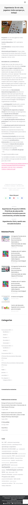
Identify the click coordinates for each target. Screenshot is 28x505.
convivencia (15, 451)
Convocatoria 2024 (6, 353)
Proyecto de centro (8, 477)
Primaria (5, 22)
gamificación (6, 465)
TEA (14, 483)
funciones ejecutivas (5, 462)
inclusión (6, 467)
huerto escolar (14, 465)
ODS (16, 472)
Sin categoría (6, 24)
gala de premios (13, 462)
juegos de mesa (14, 467)
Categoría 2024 (6, 380)
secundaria (4, 375)
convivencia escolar (10, 453)
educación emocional (20, 456)
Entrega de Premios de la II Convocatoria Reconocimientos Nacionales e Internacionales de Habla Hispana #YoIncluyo (18, 271)
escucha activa (19, 460)
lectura (3, 470)
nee (7, 472)
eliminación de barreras (6, 460)
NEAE (3, 472)
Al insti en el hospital (17, 297)
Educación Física (19, 458)
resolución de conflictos (7, 483)
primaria (3, 372)
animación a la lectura (7, 444)
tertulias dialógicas (19, 483)
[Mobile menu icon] (25, 2)
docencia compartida (6, 456)
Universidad (6, 343)
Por (9, 186)
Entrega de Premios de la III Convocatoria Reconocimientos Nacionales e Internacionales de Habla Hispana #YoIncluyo (18, 241)
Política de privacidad (7, 500)
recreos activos (5, 481)
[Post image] (5, 239)
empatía (13, 460)
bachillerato (6, 347)
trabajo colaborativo (6, 485)
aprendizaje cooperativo (9, 446)
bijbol (17, 449)
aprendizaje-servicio (17, 444)
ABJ (3, 442)
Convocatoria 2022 (6, 345)
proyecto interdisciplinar (7, 479)
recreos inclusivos (13, 481)
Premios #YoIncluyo (7, 474)
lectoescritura (21, 467)
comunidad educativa (6, 451)
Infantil (4, 334)
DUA (13, 456)
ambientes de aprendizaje (13, 442)
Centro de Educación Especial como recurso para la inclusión (18, 307)
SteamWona (4, 427)
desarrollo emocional (22, 453)
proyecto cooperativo (18, 474)
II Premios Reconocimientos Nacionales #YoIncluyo (11, 357)
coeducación (22, 449)
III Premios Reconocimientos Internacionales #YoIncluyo (12, 364)
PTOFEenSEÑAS (5, 422)
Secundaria (5, 340)
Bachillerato (6, 332)
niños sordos (12, 472)
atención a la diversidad (9, 449)
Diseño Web (10, 502)
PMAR (2, 369)
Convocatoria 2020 (6, 330)
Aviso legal (16, 500)
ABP (5, 442)
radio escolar (17, 479)
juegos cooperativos (21, 188)
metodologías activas (14, 470)
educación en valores (12, 188)
